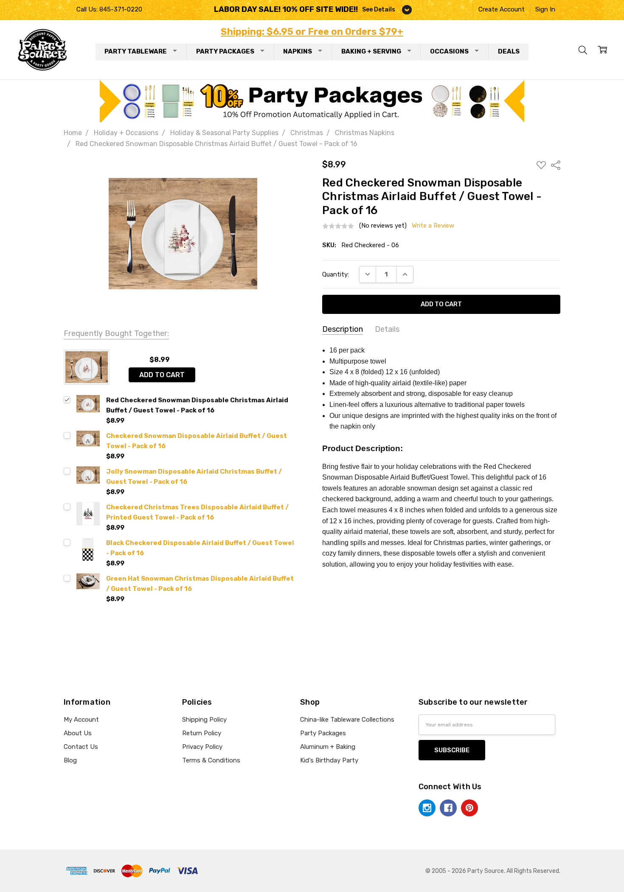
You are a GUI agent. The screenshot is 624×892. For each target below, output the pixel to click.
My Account (81, 719)
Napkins (297, 51)
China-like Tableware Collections (347, 719)
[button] (312, 101)
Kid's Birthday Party (329, 760)
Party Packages (225, 51)
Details (387, 329)
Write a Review (433, 225)
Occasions (449, 51)
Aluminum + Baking (327, 747)
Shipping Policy (204, 719)
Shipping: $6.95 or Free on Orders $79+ (312, 31)
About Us (78, 733)
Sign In (545, 9)
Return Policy (201, 733)
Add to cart (162, 375)
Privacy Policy (202, 747)
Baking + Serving (371, 51)
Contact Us (81, 747)
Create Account (501, 9)
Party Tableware (135, 51)
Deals (509, 51)
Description (342, 329)
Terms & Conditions (211, 760)
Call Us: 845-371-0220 (109, 9)
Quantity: (335, 274)
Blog (70, 760)
